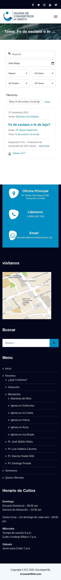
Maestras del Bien (21, 398)
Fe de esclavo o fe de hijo (27, 134)
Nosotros (10, 375)
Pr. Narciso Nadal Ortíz (21, 456)
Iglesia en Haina (20, 420)
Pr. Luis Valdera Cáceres (22, 449)
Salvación (14, 387)
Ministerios (14, 394)
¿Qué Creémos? (17, 380)
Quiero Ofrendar (14, 477)
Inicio (8, 368)
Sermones (11, 470)
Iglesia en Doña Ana (22, 405)
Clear (47, 101)
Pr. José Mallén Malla (20, 441)
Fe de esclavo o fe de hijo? (29, 124)
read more (44, 146)
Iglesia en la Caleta (22, 413)
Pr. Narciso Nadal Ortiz (27, 130)
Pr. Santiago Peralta (19, 463)
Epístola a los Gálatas (27, 116)
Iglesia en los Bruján (22, 434)
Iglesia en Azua (19, 427)
